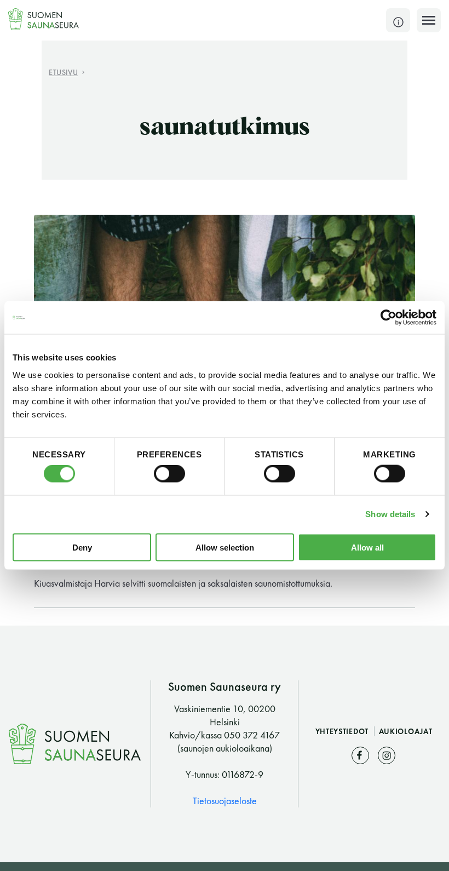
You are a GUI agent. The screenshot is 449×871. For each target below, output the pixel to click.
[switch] (169, 474)
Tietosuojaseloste (225, 800)
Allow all (367, 547)
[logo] (43, 19)
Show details (390, 514)
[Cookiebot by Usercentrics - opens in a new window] (388, 318)
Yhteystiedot (343, 731)
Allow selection (224, 547)
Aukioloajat (406, 731)
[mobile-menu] (429, 20)
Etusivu (63, 72)
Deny (82, 547)
